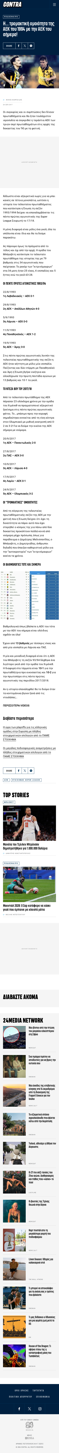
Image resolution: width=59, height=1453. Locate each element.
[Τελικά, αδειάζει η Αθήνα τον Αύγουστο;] (14, 1153)
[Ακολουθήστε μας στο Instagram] (39, 1409)
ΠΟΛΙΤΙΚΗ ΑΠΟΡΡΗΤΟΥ (20, 1397)
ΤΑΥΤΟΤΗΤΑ (38, 1390)
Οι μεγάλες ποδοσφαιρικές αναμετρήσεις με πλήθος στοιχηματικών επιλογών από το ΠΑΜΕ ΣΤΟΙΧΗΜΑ (29, 752)
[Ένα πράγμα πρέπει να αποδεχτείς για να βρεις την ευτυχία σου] (14, 1066)
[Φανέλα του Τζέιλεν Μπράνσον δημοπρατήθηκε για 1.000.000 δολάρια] (29, 823)
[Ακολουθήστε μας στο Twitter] (29, 1409)
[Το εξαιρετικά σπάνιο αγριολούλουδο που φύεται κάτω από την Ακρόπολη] (14, 1124)
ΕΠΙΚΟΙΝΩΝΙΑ (43, 1397)
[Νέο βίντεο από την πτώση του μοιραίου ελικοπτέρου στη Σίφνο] (14, 1037)
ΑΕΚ (6, 780)
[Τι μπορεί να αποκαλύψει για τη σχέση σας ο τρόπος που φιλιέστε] (14, 1298)
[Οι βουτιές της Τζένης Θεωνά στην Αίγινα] (14, 1211)
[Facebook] (18, 46)
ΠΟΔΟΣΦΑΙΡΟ (11, 863)
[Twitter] (25, 46)
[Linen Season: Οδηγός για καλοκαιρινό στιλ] (14, 1269)
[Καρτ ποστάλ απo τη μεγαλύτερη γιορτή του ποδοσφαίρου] (14, 1240)
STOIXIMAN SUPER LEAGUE (26, 780)
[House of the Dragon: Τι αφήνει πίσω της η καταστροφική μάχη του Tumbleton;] (14, 1355)
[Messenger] (31, 46)
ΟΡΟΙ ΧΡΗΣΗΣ (22, 1390)
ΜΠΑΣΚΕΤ (9, 802)
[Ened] (29, 1438)
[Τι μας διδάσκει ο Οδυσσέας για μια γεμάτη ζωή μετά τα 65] (14, 1327)
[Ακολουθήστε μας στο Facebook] (19, 1409)
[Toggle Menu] (54, 4)
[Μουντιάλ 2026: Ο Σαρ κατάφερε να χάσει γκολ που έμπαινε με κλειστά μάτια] (29, 884)
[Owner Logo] (30, 1426)
